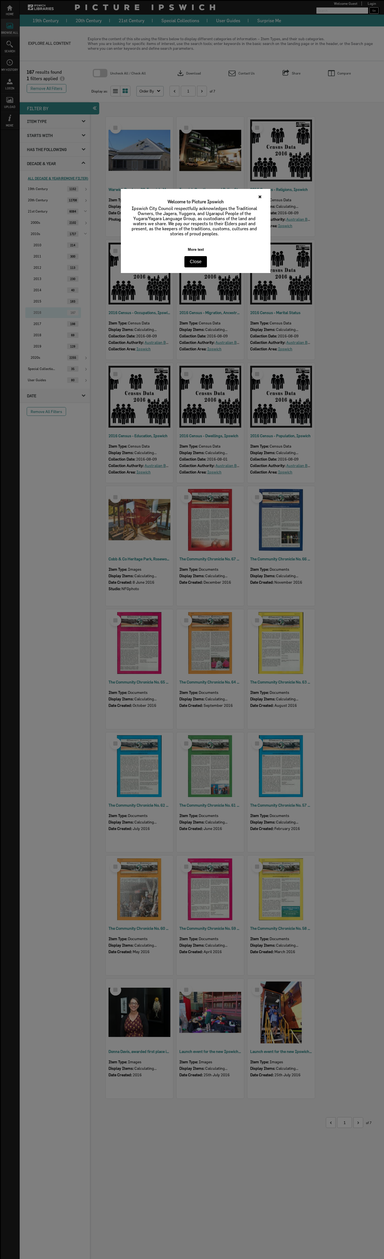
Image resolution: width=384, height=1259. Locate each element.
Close (196, 261)
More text (196, 249)
